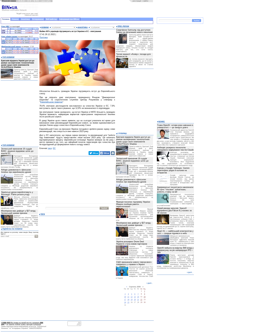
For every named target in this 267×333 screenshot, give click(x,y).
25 (128, 302)
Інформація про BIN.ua (69, 19)
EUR (3, 43)
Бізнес (162, 121)
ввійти (145, 1)
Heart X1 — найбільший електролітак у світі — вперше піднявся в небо (175, 232)
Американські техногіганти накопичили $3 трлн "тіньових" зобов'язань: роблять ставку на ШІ (175, 189)
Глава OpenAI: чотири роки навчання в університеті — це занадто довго (175, 126)
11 (128, 297)
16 (145, 297)
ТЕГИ (42, 214)
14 (138, 297)
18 (128, 299)
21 (138, 299)
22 (141, 299)
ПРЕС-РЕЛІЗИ (123, 26)
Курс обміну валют (9, 36)
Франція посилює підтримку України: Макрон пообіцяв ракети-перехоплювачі (133, 204)
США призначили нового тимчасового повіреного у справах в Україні (133, 263)
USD (3, 41)
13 (135, 297)
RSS (37, 1)
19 (132, 299)
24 (125, 302)
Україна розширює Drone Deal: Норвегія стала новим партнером (131, 242)
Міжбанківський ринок (11, 46)
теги (50, 148)
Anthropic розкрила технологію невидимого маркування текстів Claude (175, 148)
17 (125, 299)
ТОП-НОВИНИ (8, 57)
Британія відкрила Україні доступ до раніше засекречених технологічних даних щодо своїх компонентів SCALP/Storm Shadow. (17, 64)
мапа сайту (46, 1)
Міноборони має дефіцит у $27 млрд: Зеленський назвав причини (18, 212)
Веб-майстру (51, 19)
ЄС (54, 148)
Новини (15, 19)
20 (135, 299)
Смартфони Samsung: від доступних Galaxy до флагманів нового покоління (134, 31)
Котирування (37, 19)
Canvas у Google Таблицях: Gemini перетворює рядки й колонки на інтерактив (173, 170)
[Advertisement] (96, 10)
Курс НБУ (5, 26)
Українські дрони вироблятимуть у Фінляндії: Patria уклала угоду (17, 193)
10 (125, 297)
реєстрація (137, 1)
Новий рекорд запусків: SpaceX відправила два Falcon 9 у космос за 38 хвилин (174, 210)
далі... (150, 283)
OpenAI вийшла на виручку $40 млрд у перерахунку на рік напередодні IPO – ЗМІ (175, 250)
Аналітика (25, 19)
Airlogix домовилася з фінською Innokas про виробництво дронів (16, 171)
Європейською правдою (51, 102)
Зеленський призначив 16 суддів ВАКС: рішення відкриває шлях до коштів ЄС (17, 151)
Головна (5, 19)
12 (132, 297)
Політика (43, 37)
